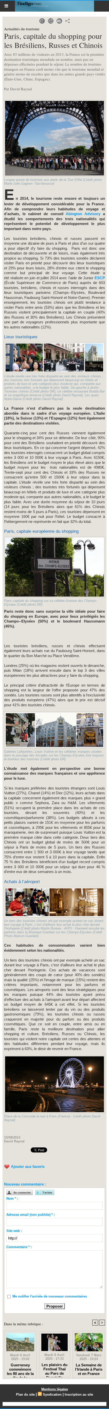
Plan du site (25, 1394)
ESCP (99, 278)
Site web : (14, 1231)
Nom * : (12, 1198)
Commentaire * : (19, 1247)
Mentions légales (54, 1389)
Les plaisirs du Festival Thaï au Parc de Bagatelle (54, 1369)
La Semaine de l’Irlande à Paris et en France (88, 1369)
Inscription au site (79, 1394)
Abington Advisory (83, 214)
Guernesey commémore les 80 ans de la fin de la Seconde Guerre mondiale (20, 1369)
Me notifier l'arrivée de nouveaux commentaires (49, 1296)
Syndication (52, 1394)
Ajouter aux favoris (28, 1166)
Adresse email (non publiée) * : (30, 1215)
